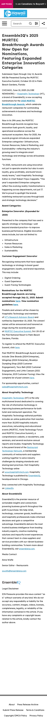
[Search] (30, 23)
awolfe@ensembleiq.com (14, 571)
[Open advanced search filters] (36, 23)
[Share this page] (43, 23)
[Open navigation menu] (4, 23)
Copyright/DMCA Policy (15, 715)
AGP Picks (7, 4)
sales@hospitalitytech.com (15, 387)
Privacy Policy (36, 715)
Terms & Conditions (35, 710)
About (12, 704)
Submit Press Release (13, 710)
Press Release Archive (27, 704)
